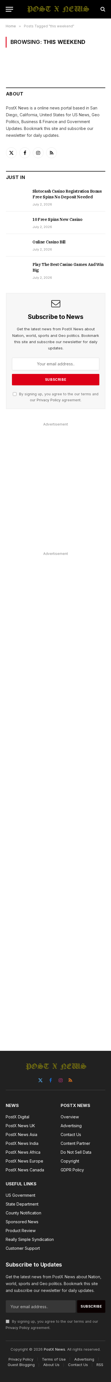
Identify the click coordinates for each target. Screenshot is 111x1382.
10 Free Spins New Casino (57, 219)
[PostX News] (58, 9)
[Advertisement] (55, 483)
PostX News (54, 1349)
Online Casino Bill (48, 242)
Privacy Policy (49, 400)
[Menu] (9, 9)
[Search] (102, 9)
